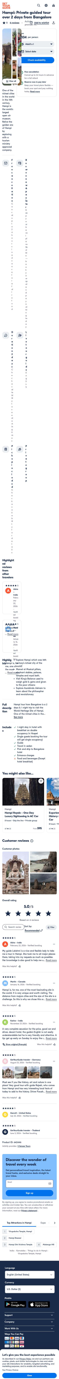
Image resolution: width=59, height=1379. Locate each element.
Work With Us (12, 1328)
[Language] (46, 5)
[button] (10, 23)
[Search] (38, 5)
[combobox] (33, 930)
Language (10, 1268)
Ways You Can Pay (14, 1334)
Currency (9, 1282)
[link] (23, 805)
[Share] (54, 23)
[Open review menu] (54, 944)
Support (8, 1315)
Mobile (8, 1298)
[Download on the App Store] (39, 1305)
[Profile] (53, 5)
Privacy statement (29, 1210)
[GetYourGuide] (6, 6)
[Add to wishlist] (41, 781)
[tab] (19, 1223)
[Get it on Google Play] (15, 1305)
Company (9, 1322)
